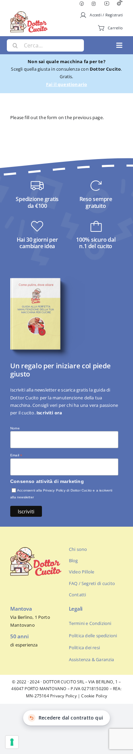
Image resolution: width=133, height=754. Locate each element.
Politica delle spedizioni (93, 635)
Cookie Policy (94, 696)
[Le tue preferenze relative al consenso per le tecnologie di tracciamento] (11, 742)
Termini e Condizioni (90, 623)
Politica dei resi (84, 647)
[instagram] (94, 3)
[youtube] (107, 3)
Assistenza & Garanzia (91, 659)
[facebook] (81, 3)
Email (16, 455)
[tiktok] (120, 3)
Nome (15, 428)
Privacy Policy (63, 696)
